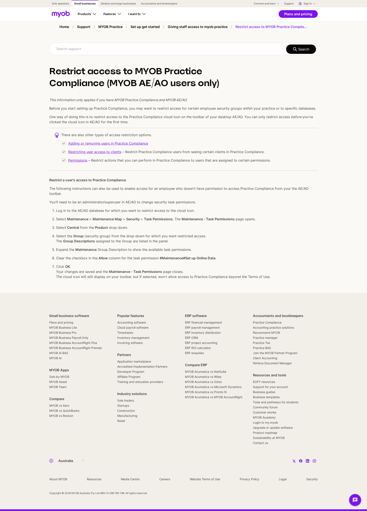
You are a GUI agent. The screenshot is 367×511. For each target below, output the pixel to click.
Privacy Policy (249, 479)
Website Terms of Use (205, 479)
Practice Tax (261, 343)
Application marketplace (134, 361)
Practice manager (265, 337)
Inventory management (133, 337)
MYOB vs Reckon (61, 415)
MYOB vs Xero (59, 405)
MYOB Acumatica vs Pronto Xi (206, 392)
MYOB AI (55, 358)
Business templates (266, 397)
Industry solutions (132, 394)
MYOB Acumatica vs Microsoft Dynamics (213, 387)
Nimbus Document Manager (272, 363)
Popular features (130, 316)
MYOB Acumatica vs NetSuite (205, 371)
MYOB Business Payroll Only (68, 337)
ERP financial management (203, 322)
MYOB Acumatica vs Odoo (203, 382)
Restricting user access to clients (94, 152)
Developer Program (130, 371)
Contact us (260, 443)
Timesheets (125, 332)
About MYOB (58, 479)
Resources (94, 479)
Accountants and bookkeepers (278, 316)
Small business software (69, 316)
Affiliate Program (128, 376)
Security (312, 479)
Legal (283, 479)
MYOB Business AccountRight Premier (75, 348)
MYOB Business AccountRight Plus (73, 343)
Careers (164, 479)
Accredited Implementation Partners (142, 366)
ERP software (196, 316)
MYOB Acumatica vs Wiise (203, 376)
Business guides (264, 392)
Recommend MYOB (266, 332)
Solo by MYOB (59, 376)
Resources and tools (269, 375)
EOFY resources (264, 382)
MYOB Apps (59, 370)
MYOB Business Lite (63, 327)
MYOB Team (57, 387)
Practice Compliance (267, 322)
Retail (121, 421)
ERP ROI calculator (198, 348)
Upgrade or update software (273, 427)
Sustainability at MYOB (269, 438)
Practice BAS (262, 348)
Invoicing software (130, 343)
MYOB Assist (58, 382)
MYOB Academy (264, 417)
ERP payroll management (202, 327)
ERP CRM (191, 337)
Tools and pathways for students (275, 402)
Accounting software (131, 322)
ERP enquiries (194, 353)
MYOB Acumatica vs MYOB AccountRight (213, 397)
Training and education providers (140, 382)
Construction (126, 410)
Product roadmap (265, 432)
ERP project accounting (201, 343)
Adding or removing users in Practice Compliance (108, 143)
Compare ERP (196, 365)
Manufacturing (127, 415)
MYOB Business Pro (62, 332)
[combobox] (183, 49)
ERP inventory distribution (203, 332)
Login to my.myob (265, 422)
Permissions (77, 160)
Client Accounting (265, 358)
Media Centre (130, 479)
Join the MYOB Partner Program (275, 353)
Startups (123, 405)
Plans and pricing (61, 322)
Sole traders (125, 400)
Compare (56, 399)
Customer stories (264, 412)
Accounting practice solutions (273, 327)
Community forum (265, 407)
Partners (124, 355)
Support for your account (270, 387)
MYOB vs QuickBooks (64, 410)
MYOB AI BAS (58, 353)
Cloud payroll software (132, 327)
